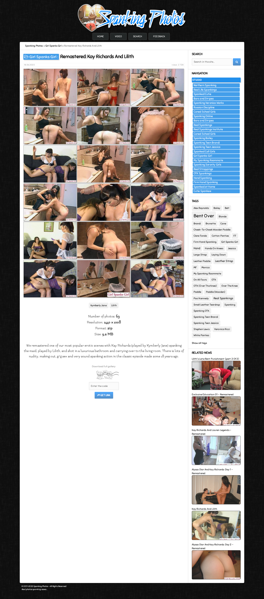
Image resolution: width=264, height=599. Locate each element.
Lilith (114, 305)
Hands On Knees (214, 248)
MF (195, 267)
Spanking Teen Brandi (207, 142)
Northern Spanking (205, 85)
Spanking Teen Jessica (207, 147)
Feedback (159, 36)
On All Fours (200, 279)
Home (100, 36)
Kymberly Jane (99, 305)
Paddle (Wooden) (215, 291)
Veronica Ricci (222, 329)
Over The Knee (229, 285)
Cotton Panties (220, 235)
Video (118, 36)
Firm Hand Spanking (206, 182)
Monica (206, 267)
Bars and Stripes (204, 98)
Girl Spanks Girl (42, 56)
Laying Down (219, 254)
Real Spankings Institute (208, 129)
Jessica (232, 248)
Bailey (217, 208)
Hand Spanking (203, 178)
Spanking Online (203, 116)
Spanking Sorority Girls (207, 164)
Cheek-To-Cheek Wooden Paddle (212, 229)
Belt (227, 208)
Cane (223, 223)
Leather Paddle (202, 261)
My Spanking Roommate (208, 160)
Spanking (229, 304)
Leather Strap (224, 261)
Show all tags (199, 343)
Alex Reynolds (201, 208)
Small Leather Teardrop (207, 304)
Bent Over (204, 216)
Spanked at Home (204, 186)
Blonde (222, 216)
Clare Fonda (200, 235)
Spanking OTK (201, 310)
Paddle (197, 291)
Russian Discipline (204, 107)
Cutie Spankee (202, 191)
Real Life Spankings (205, 89)
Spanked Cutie (202, 94)
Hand (197, 248)
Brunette (211, 223)
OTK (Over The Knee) (205, 285)
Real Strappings (203, 169)
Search (137, 36)
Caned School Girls (205, 111)
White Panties (201, 335)
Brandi (197, 223)
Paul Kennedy (201, 298)
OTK (214, 279)
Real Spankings (203, 125)
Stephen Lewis (202, 329)
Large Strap (200, 254)
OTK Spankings (203, 173)
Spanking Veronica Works (209, 103)
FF (234, 235)
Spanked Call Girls (204, 151)
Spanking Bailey (203, 138)
